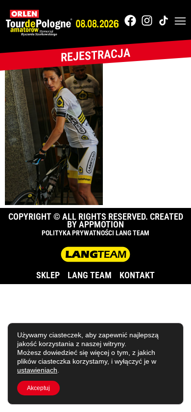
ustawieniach (37, 370)
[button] (180, 22)
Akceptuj (38, 388)
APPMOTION (101, 224)
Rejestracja (95, 55)
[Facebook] (130, 20)
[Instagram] (147, 20)
